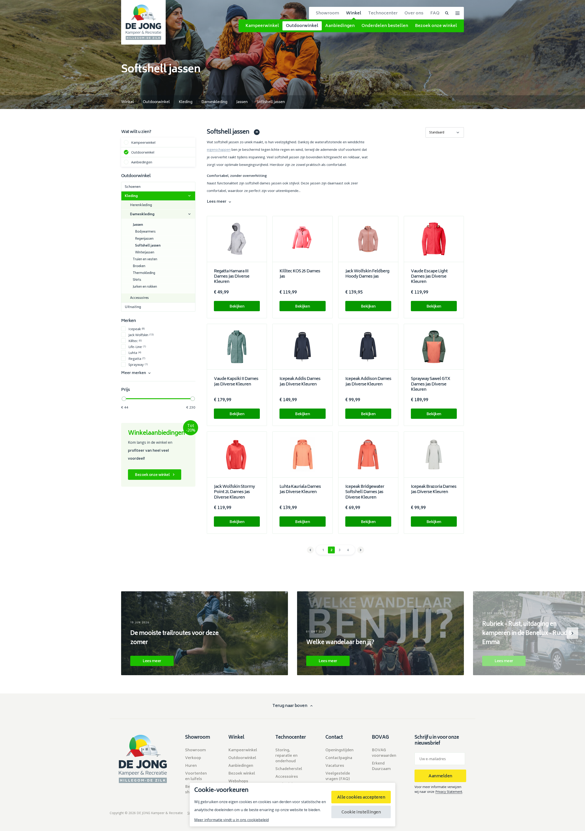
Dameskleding (142, 214)
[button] (12, 633)
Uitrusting (133, 307)
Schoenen (133, 187)
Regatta (136, 358)
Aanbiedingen (340, 26)
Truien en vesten (145, 259)
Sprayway (138, 364)
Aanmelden (440, 776)
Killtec (135, 340)
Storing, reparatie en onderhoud (286, 756)
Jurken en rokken (145, 287)
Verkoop (193, 758)
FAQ (434, 13)
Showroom (327, 13)
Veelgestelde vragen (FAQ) (337, 776)
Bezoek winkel (241, 773)
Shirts (137, 280)
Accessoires (139, 298)
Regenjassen (144, 239)
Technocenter (383, 13)
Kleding (131, 196)
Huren (191, 766)
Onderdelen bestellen (385, 26)
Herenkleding (141, 205)
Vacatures (334, 766)
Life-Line (137, 346)
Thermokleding (144, 273)
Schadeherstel (288, 769)
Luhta (134, 352)
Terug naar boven (289, 706)
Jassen (138, 225)
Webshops (238, 781)
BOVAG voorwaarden (384, 753)
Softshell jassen (148, 246)
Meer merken (133, 373)
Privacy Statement (448, 791)
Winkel (353, 13)
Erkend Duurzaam (381, 766)
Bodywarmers (145, 232)
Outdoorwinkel (302, 26)
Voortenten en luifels (196, 776)
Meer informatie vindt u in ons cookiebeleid (231, 820)
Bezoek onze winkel (436, 26)
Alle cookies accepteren (361, 797)
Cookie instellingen (361, 812)
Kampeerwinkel (262, 26)
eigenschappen (219, 149)
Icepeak (136, 329)
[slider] (124, 398)
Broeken (139, 266)
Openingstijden (339, 750)
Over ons (413, 13)
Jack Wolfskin (141, 334)
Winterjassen (144, 252)
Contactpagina (338, 758)
